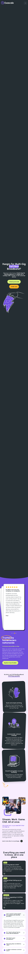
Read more (8, 871)
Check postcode (14, 282)
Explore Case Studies (10, 663)
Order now (14, 286)
